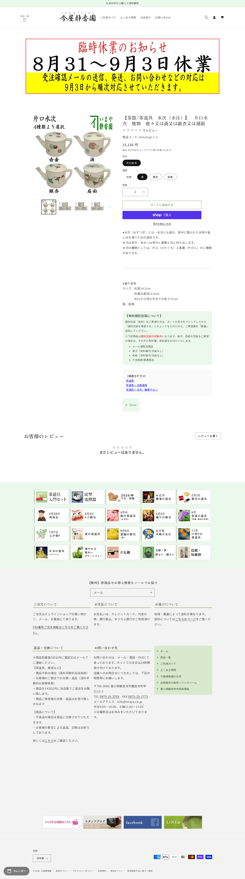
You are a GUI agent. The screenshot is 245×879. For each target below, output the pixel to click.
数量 (124, 185)
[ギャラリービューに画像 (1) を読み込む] (49, 207)
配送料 (131, 149)
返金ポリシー (62, 870)
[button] (25, 20)
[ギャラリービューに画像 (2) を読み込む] (65, 207)
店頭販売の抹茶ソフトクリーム (178, 682)
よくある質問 (168, 670)
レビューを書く (208, 435)
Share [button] (133, 405)
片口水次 (131, 163)
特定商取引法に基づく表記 (139, 870)
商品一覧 (165, 657)
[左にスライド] (37, 207)
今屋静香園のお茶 (170, 676)
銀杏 (155, 177)
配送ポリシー (116, 870)
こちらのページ (185, 619)
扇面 (170, 177)
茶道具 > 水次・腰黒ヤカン (142, 389)
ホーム (164, 651)
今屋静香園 (46, 870)
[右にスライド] (110, 207)
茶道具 (130, 380)
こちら (49, 740)
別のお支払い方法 (162, 223)
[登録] (151, 592)
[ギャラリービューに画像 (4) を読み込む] (97, 207)
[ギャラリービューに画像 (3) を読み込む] (81, 207)
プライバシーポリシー (83, 870)
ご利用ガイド (168, 663)
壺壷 (130, 177)
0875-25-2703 (109, 696)
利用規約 (102, 870)
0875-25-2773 (138, 696)
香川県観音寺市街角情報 (174, 689)
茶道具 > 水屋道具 (136, 385)
